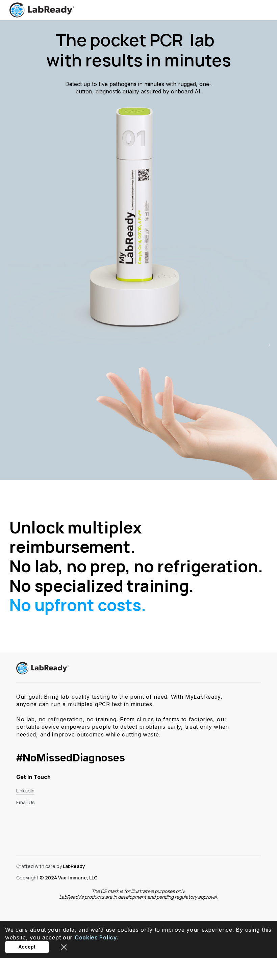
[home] (41, 10)
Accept (27, 947)
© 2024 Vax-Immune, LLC (69, 877)
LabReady (74, 866)
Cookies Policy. (96, 937)
